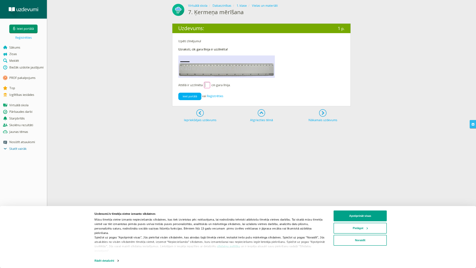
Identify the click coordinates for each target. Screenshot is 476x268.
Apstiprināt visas (360, 215)
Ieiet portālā (190, 96)
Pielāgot (358, 228)
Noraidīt (360, 240)
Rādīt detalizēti (104, 260)
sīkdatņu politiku (228, 246)
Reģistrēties (23, 37)
